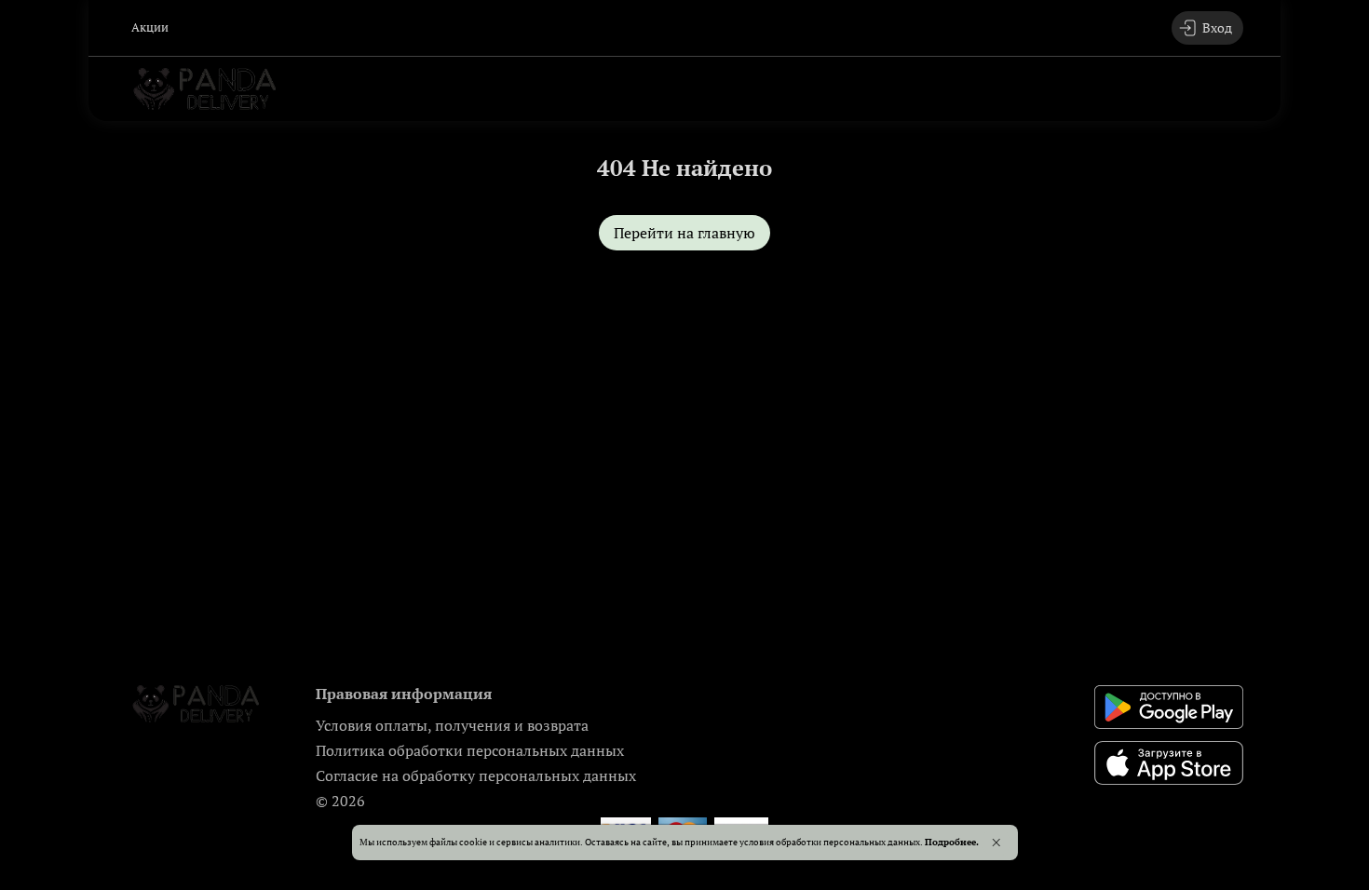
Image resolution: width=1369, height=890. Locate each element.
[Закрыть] (996, 842)
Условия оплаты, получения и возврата (452, 725)
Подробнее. (952, 841)
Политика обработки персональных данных (470, 750)
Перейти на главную (684, 232)
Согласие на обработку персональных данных (476, 775)
